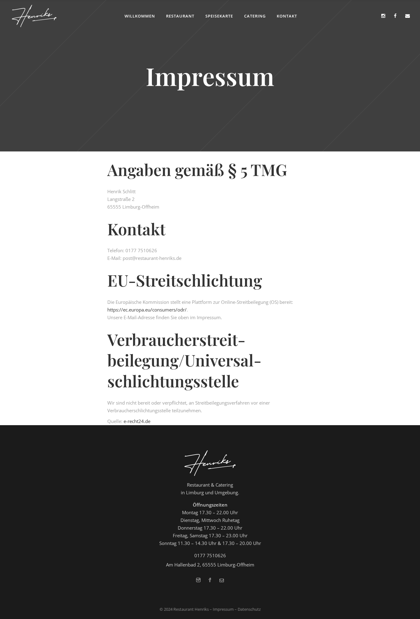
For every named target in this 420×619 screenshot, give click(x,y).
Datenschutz (249, 609)
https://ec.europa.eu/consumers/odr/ (147, 310)
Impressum (223, 609)
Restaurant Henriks (191, 609)
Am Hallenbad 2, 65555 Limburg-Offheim (210, 565)
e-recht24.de (137, 421)
